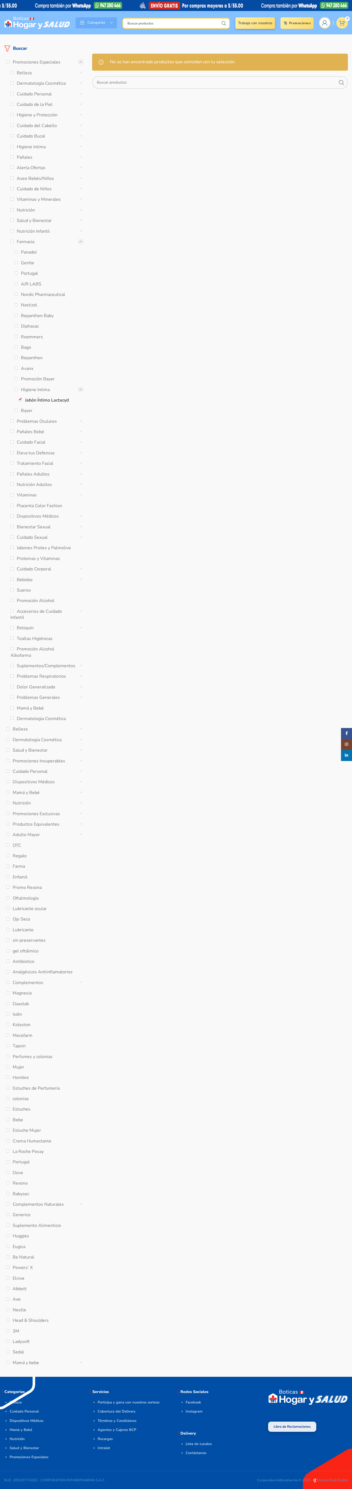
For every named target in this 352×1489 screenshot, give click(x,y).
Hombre (21, 1078)
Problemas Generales (38, 697)
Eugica (19, 1247)
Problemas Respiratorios (41, 676)
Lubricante (23, 930)
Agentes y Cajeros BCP (117, 1429)
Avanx (27, 369)
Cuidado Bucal (31, 136)
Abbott (20, 1289)
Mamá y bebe (26, 1363)
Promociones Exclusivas (36, 814)
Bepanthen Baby (37, 316)
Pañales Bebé (30, 432)
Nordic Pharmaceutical (43, 295)
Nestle (19, 1310)
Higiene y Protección (37, 115)
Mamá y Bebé (30, 708)
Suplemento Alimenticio (37, 1225)
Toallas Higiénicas (35, 639)
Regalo (20, 856)
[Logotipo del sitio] (37, 22)
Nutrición (26, 210)
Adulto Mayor (26, 835)
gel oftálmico (25, 951)
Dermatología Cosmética (41, 83)
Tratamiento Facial (35, 463)
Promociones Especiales (37, 62)
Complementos (28, 983)
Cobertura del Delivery (117, 1411)
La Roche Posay (28, 1152)
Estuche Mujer (27, 1130)
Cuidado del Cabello (37, 126)
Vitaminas (27, 495)
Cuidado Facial (31, 442)
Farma (19, 866)
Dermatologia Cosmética (41, 719)
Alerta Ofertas (31, 168)
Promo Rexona (27, 887)
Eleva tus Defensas (36, 453)
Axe (17, 1299)
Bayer (26, 411)
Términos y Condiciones (117, 1420)
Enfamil (20, 877)
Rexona (20, 1183)
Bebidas (25, 580)
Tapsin (19, 1046)
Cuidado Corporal (34, 569)
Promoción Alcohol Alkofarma (32, 652)
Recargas (105, 1438)
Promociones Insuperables (39, 761)
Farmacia (25, 242)
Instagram (194, 1411)
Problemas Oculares (37, 421)
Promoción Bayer (38, 379)
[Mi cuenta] (324, 22)
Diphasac (30, 326)
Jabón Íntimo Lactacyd (47, 400)
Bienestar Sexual (34, 527)
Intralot (104, 1448)
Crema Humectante (32, 1141)
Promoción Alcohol (35, 601)
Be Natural (23, 1257)
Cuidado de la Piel (35, 104)
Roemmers (32, 337)
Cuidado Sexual (32, 537)
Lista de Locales (199, 1443)
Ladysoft (21, 1342)
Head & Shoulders (31, 1320)
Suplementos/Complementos (46, 666)
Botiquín (25, 628)
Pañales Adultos (33, 474)
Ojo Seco (21, 919)
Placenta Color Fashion (39, 506)
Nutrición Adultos (34, 485)
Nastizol (29, 305)
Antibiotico (23, 961)
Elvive (18, 1278)
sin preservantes (29, 940)
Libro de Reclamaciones (292, 1426)
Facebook (193, 1402)
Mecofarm (22, 1035)
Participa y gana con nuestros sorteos (129, 1402)
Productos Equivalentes (36, 824)
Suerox (24, 590)
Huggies (21, 1236)
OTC (17, 845)
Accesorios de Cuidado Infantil (36, 614)
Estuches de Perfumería (36, 1088)
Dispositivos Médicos (38, 516)
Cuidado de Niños (34, 189)
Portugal (29, 273)
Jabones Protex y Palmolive (44, 548)
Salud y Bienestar (34, 221)
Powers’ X (23, 1268)
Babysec (21, 1194)
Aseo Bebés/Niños (35, 178)
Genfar (27, 263)
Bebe (18, 1120)
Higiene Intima (31, 147)
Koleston (22, 1025)
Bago (26, 347)
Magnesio (22, 993)
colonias (21, 1099)
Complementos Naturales (38, 1204)
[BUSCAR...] (223, 23)
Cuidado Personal (34, 94)
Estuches (22, 1109)
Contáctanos (196, 1452)
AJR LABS (31, 284)
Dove (18, 1173)
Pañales (24, 157)
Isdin (17, 1014)
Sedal (18, 1352)
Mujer (18, 1067)
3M (16, 1331)
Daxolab (21, 1004)
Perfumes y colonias (33, 1057)
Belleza (24, 73)
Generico (22, 1215)
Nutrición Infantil (33, 231)
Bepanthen (32, 358)
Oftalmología (25, 898)
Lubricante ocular (30, 909)
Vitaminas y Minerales (39, 199)
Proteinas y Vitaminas (38, 559)
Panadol (29, 252)
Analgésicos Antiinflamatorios (43, 972)
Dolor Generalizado (36, 687)
